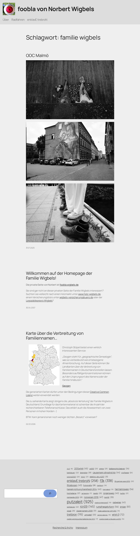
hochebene (73, 493)
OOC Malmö (37, 55)
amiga (103, 469)
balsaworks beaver (119, 468)
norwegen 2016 (93, 497)
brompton (86, 472)
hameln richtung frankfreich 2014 (84, 489)
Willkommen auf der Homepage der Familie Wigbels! (59, 275)
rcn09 (87, 506)
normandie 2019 (75, 497)
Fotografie (89, 485)
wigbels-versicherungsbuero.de (76, 297)
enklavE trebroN (83, 480)
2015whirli (81, 468)
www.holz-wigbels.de (89, 294)
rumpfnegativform (107, 506)
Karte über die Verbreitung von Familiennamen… (55, 335)
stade (71, 511)
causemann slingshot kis (106, 472)
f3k (106, 480)
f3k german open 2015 (124, 481)
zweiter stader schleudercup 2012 (111, 519)
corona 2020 (73, 477)
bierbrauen (73, 473)
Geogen (66, 385)
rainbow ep (73, 507)
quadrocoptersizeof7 (103, 503)
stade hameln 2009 (86, 510)
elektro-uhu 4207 (99, 476)
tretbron (75, 514)
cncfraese (127, 472)
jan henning (86, 493)
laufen (124, 493)
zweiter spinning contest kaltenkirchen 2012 (82, 519)
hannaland (108, 489)
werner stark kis (104, 515)
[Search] (50, 493)
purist (109, 497)
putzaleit (80, 501)
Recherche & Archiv (63, 527)
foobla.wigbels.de (69, 284)
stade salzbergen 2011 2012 (109, 511)
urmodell (90, 514)
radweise (119, 502)
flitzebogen (74, 485)
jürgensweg (111, 493)
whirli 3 (118, 514)
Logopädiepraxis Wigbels (39, 300)
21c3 (70, 469)
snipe (125, 506)
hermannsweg (124, 489)
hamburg (102, 485)
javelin (97, 493)
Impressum (81, 527)
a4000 (93, 469)
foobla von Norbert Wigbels (56, 9)
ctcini (84, 477)
